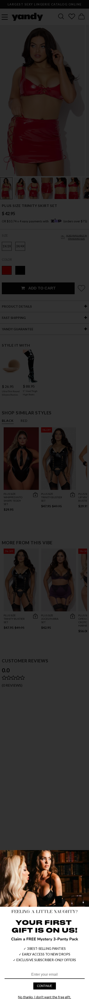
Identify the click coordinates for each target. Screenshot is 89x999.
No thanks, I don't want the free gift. (44, 997)
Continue (44, 986)
